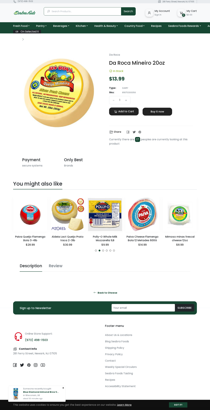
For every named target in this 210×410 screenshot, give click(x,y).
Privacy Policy (114, 354)
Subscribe (185, 308)
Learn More (124, 405)
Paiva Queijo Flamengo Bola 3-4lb (30, 238)
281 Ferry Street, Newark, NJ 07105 (178, 1)
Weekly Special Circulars (121, 367)
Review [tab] (56, 266)
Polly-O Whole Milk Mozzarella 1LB (105, 238)
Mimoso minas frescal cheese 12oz (180, 238)
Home (16, 39)
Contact (110, 361)
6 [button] (114, 250)
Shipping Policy (114, 348)
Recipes (110, 380)
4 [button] (107, 250)
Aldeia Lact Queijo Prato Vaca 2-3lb (68, 238)
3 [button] (103, 250)
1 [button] (96, 250)
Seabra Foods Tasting (119, 373)
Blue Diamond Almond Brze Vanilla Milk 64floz (41, 392)
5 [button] (110, 250)
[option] (30, 224)
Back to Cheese (107, 292)
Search (128, 11)
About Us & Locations (118, 335)
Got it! (178, 404)
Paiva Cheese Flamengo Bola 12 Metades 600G (142, 238)
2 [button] (99, 250)
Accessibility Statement (120, 386)
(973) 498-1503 (25, 1)
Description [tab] (31, 266)
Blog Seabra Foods (117, 341)
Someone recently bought (37, 388)
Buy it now (157, 111)
